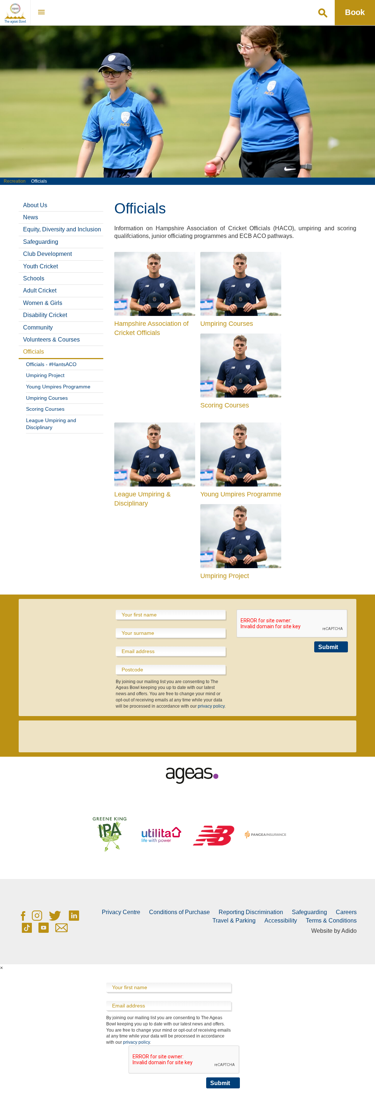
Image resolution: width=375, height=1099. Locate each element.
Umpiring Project (45, 375)
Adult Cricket (39, 290)
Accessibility (280, 920)
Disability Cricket (45, 315)
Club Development (47, 254)
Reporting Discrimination (251, 912)
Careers (346, 912)
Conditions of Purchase (179, 912)
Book (355, 12)
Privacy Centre (121, 912)
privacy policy (211, 706)
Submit (328, 647)
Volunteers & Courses (51, 339)
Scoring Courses (45, 409)
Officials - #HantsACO (51, 364)
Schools (33, 278)
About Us (35, 205)
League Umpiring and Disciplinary (51, 424)
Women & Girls (42, 303)
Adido (349, 931)
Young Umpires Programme (58, 387)
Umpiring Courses (47, 398)
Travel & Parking (234, 920)
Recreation (15, 181)
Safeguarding (40, 242)
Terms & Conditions (331, 920)
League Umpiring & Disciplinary (142, 499)
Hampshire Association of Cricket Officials (151, 328)
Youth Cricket (40, 266)
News (30, 217)
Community (38, 327)
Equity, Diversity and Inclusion (62, 229)
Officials (33, 352)
